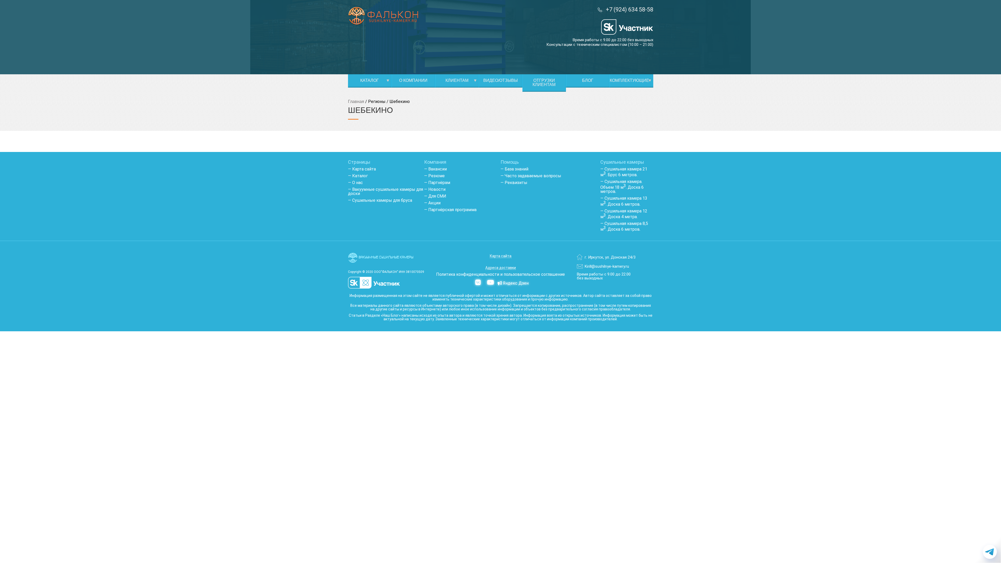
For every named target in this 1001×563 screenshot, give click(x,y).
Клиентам (456, 80)
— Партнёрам (437, 182)
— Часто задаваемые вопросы (530, 175)
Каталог (369, 80)
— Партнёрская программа (450, 209)
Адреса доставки (500, 268)
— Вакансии (435, 169)
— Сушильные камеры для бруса (380, 200)
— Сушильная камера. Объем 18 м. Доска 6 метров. (622, 186)
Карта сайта (500, 256)
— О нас (355, 182)
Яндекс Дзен (515, 283)
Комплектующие (629, 80)
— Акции (432, 202)
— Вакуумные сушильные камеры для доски (385, 191)
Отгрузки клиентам (544, 82)
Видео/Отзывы (500, 80)
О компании (413, 80)
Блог (587, 80)
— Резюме (434, 175)
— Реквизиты (513, 182)
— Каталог (358, 175)
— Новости (434, 189)
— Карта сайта (362, 169)
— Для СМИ (435, 196)
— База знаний (514, 169)
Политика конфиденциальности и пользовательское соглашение (500, 274)
